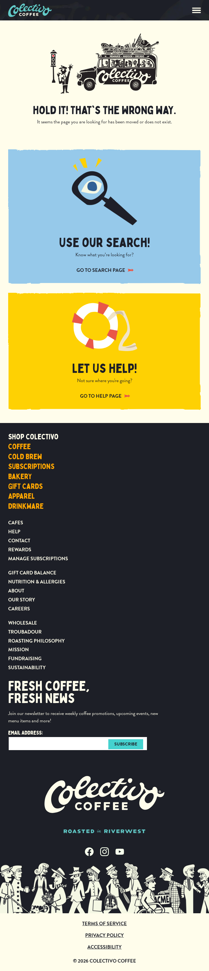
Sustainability (27, 667)
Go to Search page (100, 270)
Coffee (19, 447)
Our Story (21, 599)
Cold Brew (25, 457)
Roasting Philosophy (36, 640)
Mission (18, 649)
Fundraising (25, 658)
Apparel (21, 496)
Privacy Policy (104, 935)
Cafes (15, 522)
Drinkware (26, 506)
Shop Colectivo (33, 437)
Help (14, 531)
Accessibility (104, 947)
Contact (19, 540)
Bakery (20, 476)
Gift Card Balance (32, 572)
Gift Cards (25, 486)
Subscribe (125, 744)
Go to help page (101, 396)
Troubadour (25, 631)
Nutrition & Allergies (36, 581)
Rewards (19, 549)
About (16, 590)
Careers (19, 608)
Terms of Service (104, 923)
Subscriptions (31, 466)
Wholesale (22, 622)
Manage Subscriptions (38, 558)
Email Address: (25, 732)
